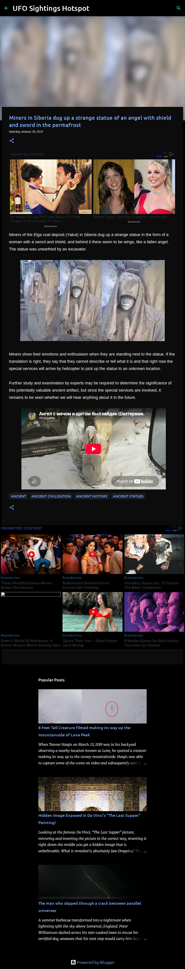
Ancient (18, 496)
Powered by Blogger (95, 962)
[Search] (95, 8)
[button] (11, 141)
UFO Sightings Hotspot (51, 8)
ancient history (92, 496)
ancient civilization (51, 496)
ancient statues (128, 496)
